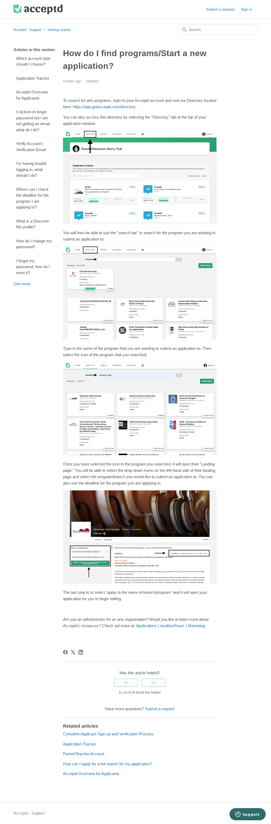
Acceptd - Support (27, 30)
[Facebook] (65, 652)
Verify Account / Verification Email (31, 146)
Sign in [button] (246, 9)
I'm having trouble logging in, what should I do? (31, 169)
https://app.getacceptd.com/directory (104, 107)
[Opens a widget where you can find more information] (247, 814)
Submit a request (220, 9)
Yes (126, 683)
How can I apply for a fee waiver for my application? (107, 764)
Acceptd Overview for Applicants (32, 95)
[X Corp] (73, 652)
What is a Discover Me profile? (32, 224)
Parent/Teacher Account (83, 753)
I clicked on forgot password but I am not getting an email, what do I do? (33, 121)
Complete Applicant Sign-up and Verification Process (108, 734)
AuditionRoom (172, 625)
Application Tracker (32, 78)
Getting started (59, 30)
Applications (146, 625)
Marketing (196, 625)
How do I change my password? (34, 244)
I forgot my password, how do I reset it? (33, 267)
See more (21, 284)
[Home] (37, 9)
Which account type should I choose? (33, 61)
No (153, 683)
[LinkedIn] (80, 652)
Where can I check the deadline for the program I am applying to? (32, 198)
